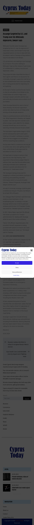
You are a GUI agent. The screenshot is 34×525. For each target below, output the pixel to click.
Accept (17, 263)
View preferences (17, 272)
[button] (31, 250)
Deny (17, 267)
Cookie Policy (16, 275)
